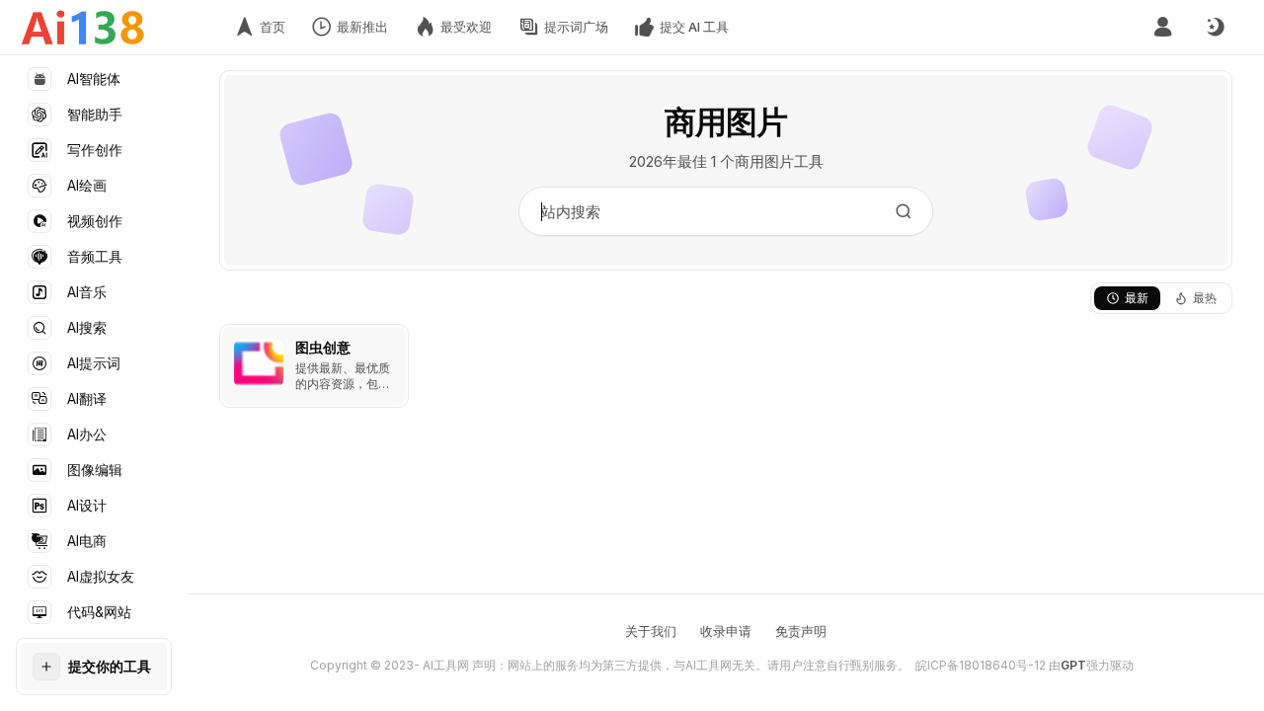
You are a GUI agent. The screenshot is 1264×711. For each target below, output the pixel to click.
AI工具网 (446, 665)
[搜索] (903, 211)
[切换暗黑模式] (1214, 27)
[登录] (1162, 27)
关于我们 (650, 631)
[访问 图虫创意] (258, 363)
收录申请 (725, 631)
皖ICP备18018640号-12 (980, 665)
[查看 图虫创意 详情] (314, 366)
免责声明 (801, 631)
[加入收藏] (389, 344)
